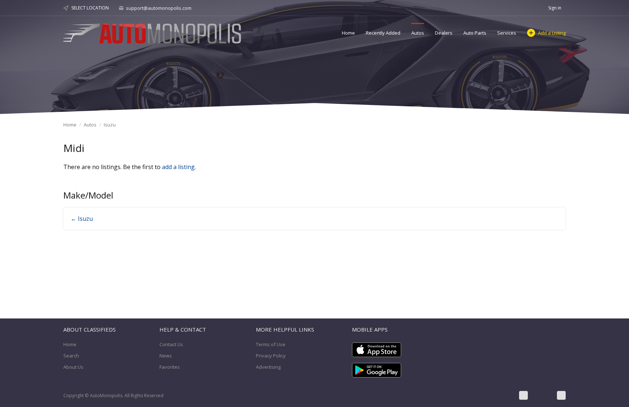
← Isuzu (82, 219)
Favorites (169, 367)
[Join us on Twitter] (542, 395)
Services (506, 33)
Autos (417, 33)
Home (348, 33)
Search (71, 355)
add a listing (178, 167)
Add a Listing (552, 33)
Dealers (443, 33)
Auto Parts (474, 33)
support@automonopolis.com (158, 8)
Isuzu (110, 124)
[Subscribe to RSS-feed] (561, 395)
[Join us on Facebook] (523, 395)
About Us (73, 367)
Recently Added (383, 33)
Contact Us (171, 344)
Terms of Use (270, 344)
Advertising (268, 367)
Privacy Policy (271, 355)
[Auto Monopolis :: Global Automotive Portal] (153, 32)
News (165, 355)
